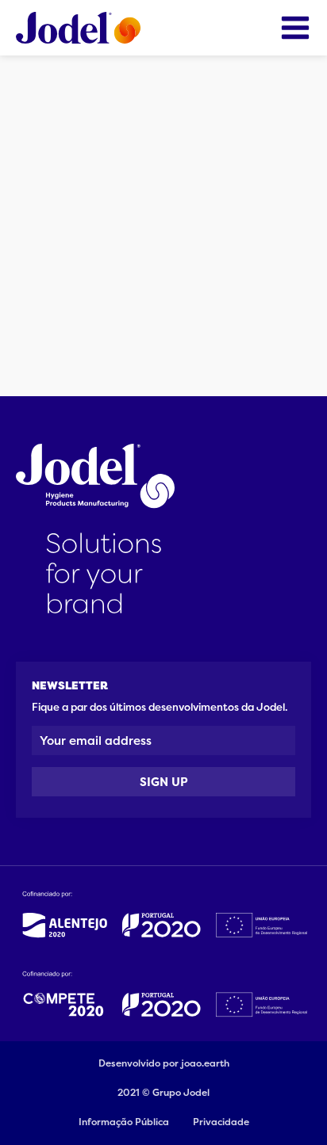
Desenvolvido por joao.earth (163, 1063)
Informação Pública (124, 1122)
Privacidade (221, 1122)
